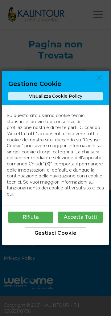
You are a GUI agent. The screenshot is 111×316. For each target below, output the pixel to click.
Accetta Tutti (80, 217)
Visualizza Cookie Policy (55, 96)
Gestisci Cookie (56, 233)
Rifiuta (31, 217)
